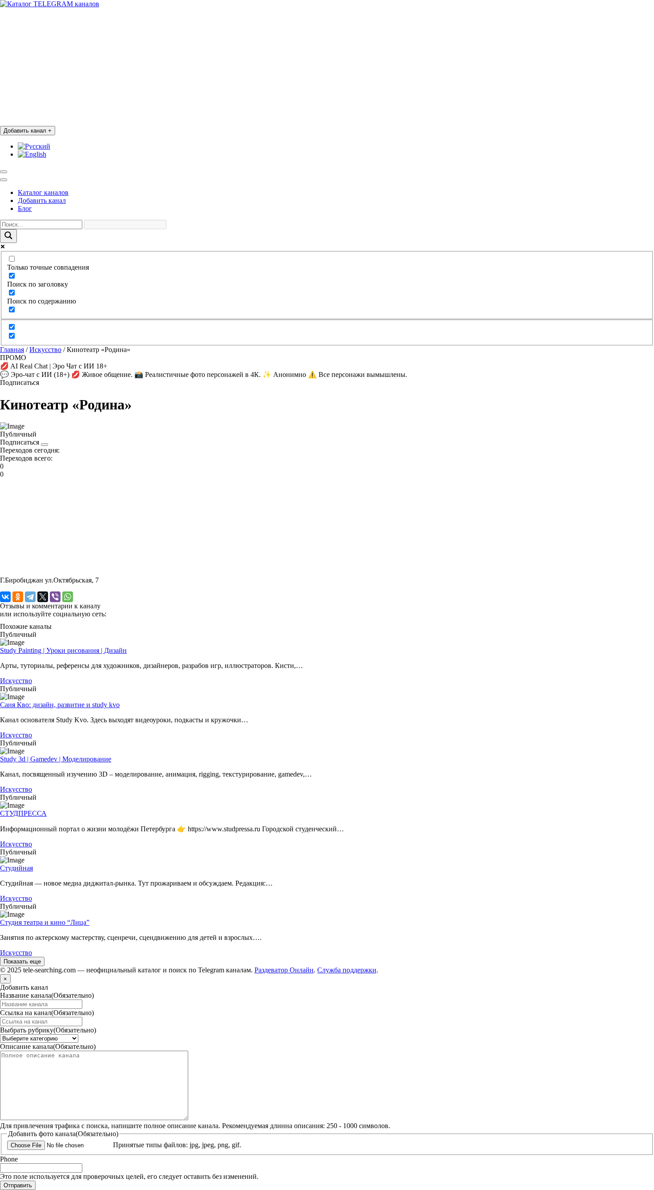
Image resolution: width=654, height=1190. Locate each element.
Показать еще (22, 961)
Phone (9, 1159)
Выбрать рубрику (48, 1030)
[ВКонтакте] (5, 596)
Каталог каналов (43, 192)
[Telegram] (30, 596)
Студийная (16, 868)
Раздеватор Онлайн (284, 970)
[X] (42, 596)
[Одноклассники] (17, 596)
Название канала (47, 995)
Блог (25, 208)
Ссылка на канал (47, 1012)
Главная (12, 349)
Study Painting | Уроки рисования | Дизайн (63, 650)
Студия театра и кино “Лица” (44, 922)
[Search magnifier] (8, 236)
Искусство (45, 349)
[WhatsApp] (67, 596)
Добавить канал (28, 130)
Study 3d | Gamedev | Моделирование (55, 759)
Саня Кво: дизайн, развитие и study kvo (60, 704)
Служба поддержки (346, 970)
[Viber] (55, 596)
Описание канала (48, 1046)
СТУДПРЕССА (23, 813)
